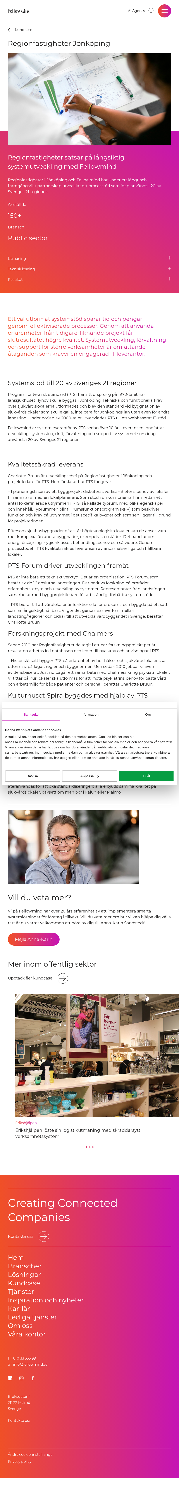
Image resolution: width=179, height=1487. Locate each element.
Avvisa (33, 776)
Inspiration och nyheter (46, 1300)
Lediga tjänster (32, 1317)
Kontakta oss (19, 1420)
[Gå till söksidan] (151, 11)
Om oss (20, 1326)
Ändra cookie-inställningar (31, 1455)
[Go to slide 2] (89, 1147)
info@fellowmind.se (30, 1364)
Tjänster (21, 1292)
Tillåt (146, 776)
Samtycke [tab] (31, 714)
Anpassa (87, 776)
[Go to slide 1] (86, 1147)
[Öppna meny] (164, 10)
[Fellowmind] (19, 11)
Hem (16, 1258)
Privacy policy (19, 1462)
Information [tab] (89, 714)
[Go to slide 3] (92, 1147)
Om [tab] (148, 714)
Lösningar (24, 1275)
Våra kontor (27, 1334)
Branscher (25, 1266)
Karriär (19, 1309)
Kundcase (24, 1283)
